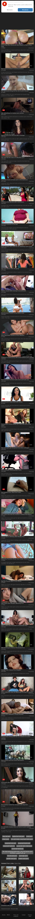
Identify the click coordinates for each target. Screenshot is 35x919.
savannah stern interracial (24, 846)
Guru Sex (17, 863)
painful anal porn (11, 858)
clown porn (6, 839)
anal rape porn (23, 856)
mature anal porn (23, 858)
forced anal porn (12, 856)
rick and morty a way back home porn (22, 839)
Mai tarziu (10, 9)
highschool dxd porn (18, 836)
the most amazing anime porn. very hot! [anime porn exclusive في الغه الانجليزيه (17, 852)
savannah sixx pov (10, 843)
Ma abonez (25, 9)
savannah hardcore (8, 846)
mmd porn (29, 836)
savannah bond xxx (17, 848)
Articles (4, 915)
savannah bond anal (24, 843)
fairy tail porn (6, 836)
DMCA (8, 915)
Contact (23, 915)
